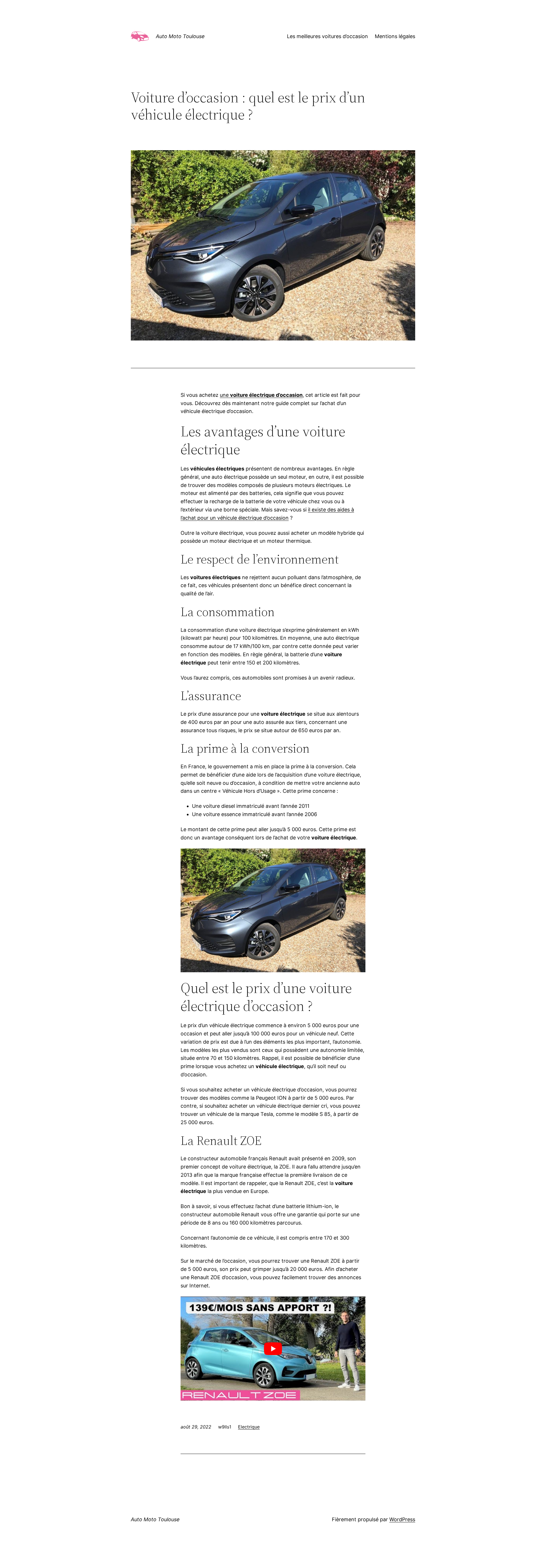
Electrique (249, 1427)
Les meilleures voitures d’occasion (327, 36)
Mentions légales (395, 36)
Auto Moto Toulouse (180, 36)
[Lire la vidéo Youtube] (273, 1349)
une (261, 395)
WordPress (402, 1519)
